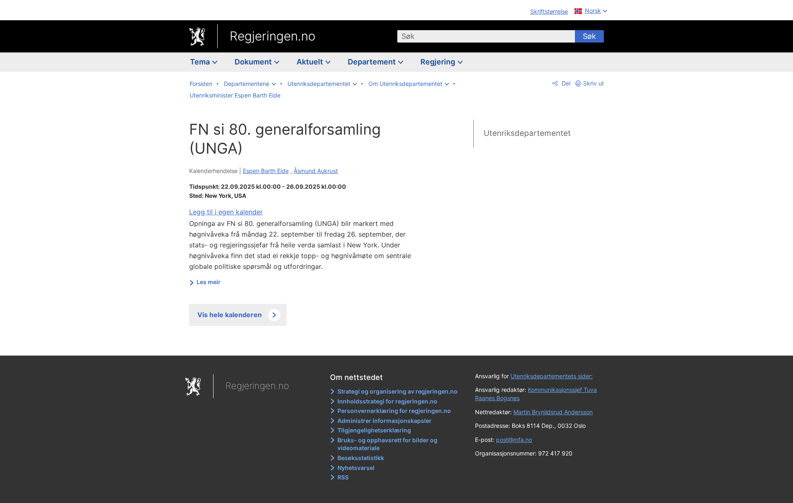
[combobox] (486, 36)
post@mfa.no (514, 439)
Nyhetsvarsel (356, 467)
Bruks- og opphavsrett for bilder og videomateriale (387, 444)
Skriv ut (593, 83)
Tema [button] (200, 61)
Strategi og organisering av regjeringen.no (397, 391)
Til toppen (309, 343)
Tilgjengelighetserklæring (374, 430)
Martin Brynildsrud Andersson (553, 411)
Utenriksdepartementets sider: (551, 376)
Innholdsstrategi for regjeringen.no (387, 401)
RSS (343, 477)
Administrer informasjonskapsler (384, 420)
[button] (250, 84)
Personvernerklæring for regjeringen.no (394, 410)
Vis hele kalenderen (229, 315)
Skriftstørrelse (549, 11)
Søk (589, 36)
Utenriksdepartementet (527, 133)
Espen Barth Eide (266, 170)
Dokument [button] (254, 61)
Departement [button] (372, 61)
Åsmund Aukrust (316, 170)
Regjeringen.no (273, 35)
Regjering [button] (438, 61)
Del (565, 83)
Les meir (209, 281)
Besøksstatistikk (360, 457)
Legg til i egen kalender (226, 212)
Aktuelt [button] (311, 61)
